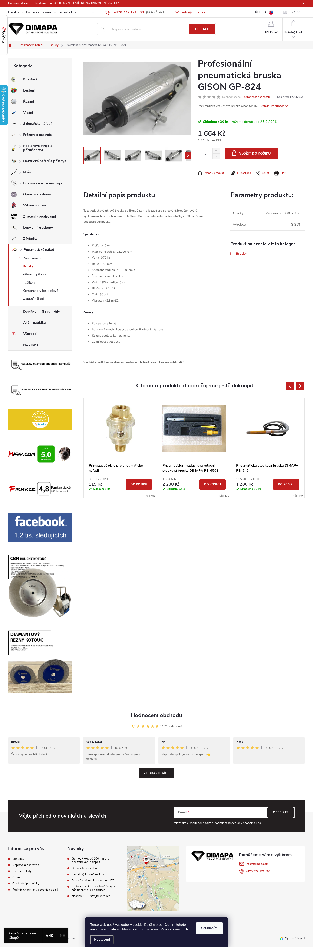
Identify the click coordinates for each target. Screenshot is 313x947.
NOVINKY (31, 344)
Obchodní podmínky (25, 883)
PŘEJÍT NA (260, 12)
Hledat (201, 29)
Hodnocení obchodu (156, 715)
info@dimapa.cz (257, 864)
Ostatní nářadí (33, 299)
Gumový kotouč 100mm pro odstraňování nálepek (90, 860)
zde (185, 929)
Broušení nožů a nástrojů (42, 183)
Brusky (28, 266)
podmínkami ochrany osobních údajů (238, 823)
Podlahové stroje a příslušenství (37, 147)
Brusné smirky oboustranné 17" (93, 880)
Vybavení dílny (34, 205)
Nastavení (102, 939)
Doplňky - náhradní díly (41, 311)
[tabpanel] (120, 448)
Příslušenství (32, 258)
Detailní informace (272, 106)
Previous (290, 386)
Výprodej (30, 333)
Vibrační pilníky (34, 274)
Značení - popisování (39, 216)
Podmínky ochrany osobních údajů (35, 890)
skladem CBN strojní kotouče (91, 896)
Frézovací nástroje (37, 134)
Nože (27, 172)
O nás (16, 877)
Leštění (29, 90)
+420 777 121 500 (258, 871)
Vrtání (28, 112)
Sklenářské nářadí (37, 123)
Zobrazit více (156, 773)
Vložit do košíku (255, 153)
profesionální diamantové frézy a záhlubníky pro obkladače (93, 888)
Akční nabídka (34, 322)
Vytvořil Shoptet (295, 938)
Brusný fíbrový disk (84, 868)
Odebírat (280, 812)
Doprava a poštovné (38, 12)
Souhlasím (209, 928)
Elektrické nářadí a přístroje (44, 161)
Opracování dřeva (37, 194)
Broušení (30, 79)
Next (300, 386)
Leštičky (29, 282)
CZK (292, 12)
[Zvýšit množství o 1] (216, 150)
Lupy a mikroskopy (38, 227)
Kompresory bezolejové (40, 290)
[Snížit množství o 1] (216, 156)
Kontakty (13, 12)
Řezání (28, 101)
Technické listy (67, 12)
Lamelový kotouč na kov (88, 874)
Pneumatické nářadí (39, 249)
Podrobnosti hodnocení (256, 97)
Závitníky (30, 238)
